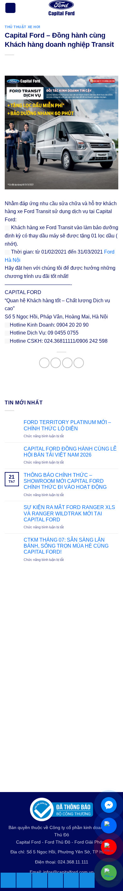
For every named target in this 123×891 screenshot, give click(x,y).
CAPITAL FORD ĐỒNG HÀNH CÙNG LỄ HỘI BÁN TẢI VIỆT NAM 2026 (70, 452)
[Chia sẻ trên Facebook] (44, 363)
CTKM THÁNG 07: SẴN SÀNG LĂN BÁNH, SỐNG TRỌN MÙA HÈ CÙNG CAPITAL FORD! (66, 546)
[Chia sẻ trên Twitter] (55, 363)
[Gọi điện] (109, 873)
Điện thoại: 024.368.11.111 (61, 861)
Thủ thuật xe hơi (22, 27)
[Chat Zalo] (109, 825)
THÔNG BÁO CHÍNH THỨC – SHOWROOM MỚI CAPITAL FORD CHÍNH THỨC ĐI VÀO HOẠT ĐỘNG (65, 481)
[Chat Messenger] (109, 805)
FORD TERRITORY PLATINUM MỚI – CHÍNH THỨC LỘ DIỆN (67, 425)
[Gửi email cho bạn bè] (67, 363)
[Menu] (10, 8)
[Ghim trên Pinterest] (78, 363)
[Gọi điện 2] (109, 847)
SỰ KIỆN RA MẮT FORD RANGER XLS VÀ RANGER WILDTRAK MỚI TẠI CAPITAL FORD (69, 513)
